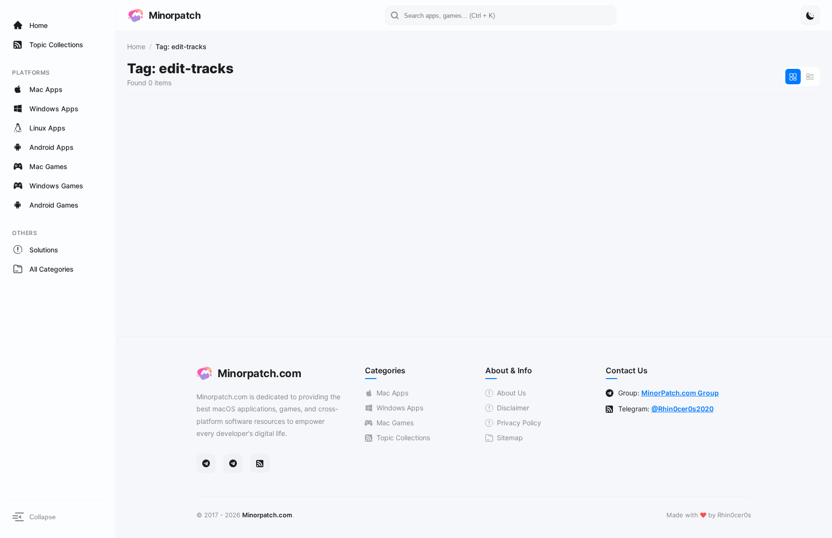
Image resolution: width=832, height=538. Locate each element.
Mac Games (395, 423)
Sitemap (510, 437)
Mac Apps (392, 393)
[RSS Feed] (260, 463)
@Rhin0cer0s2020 (682, 409)
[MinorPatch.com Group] (233, 463)
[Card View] (793, 76)
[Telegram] (206, 463)
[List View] (810, 76)
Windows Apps (400, 408)
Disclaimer (513, 408)
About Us (511, 393)
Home (136, 46)
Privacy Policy (519, 423)
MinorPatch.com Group (680, 393)
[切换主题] (810, 15)
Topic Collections (403, 437)
